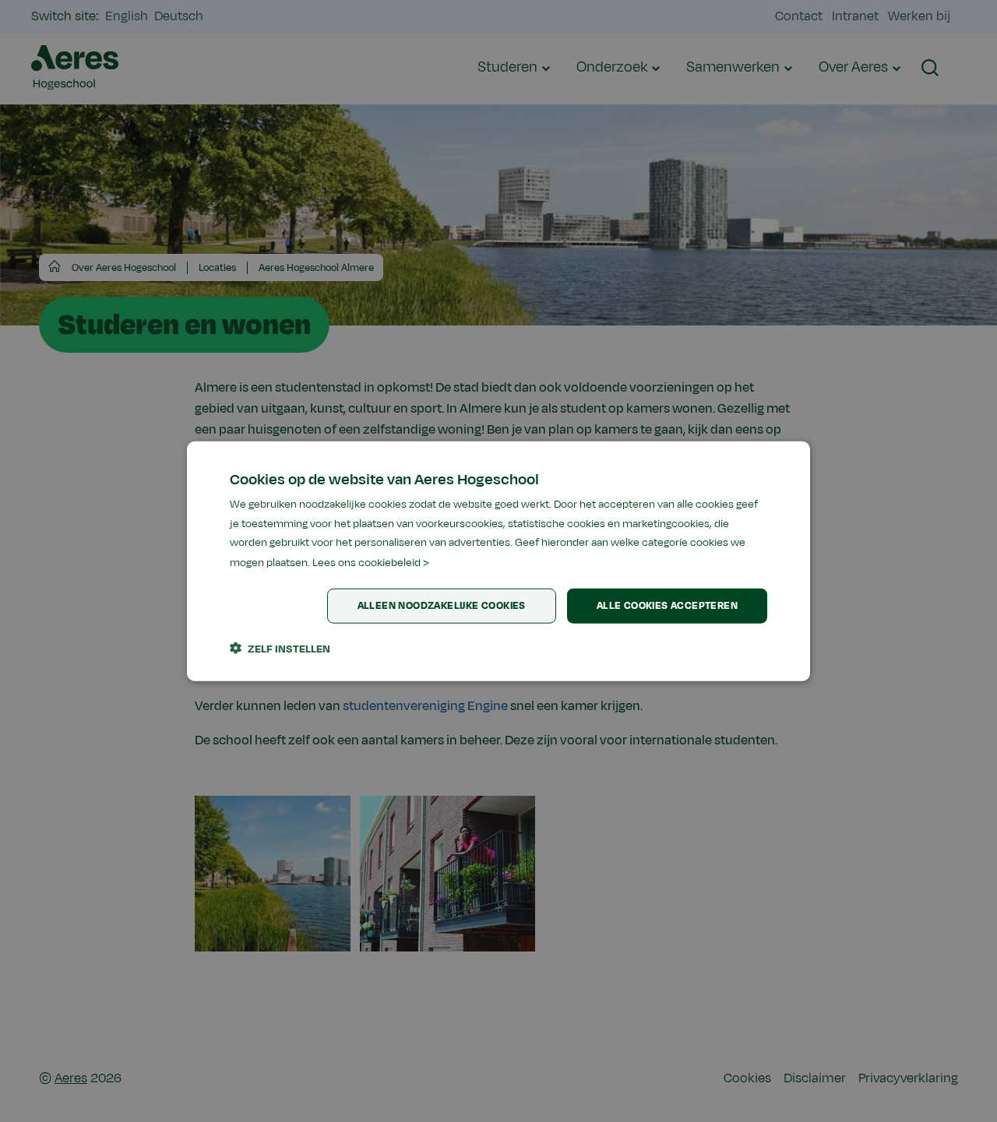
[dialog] (498, 561)
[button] (280, 648)
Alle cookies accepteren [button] (667, 606)
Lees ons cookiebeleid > (370, 562)
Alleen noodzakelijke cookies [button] (442, 606)
